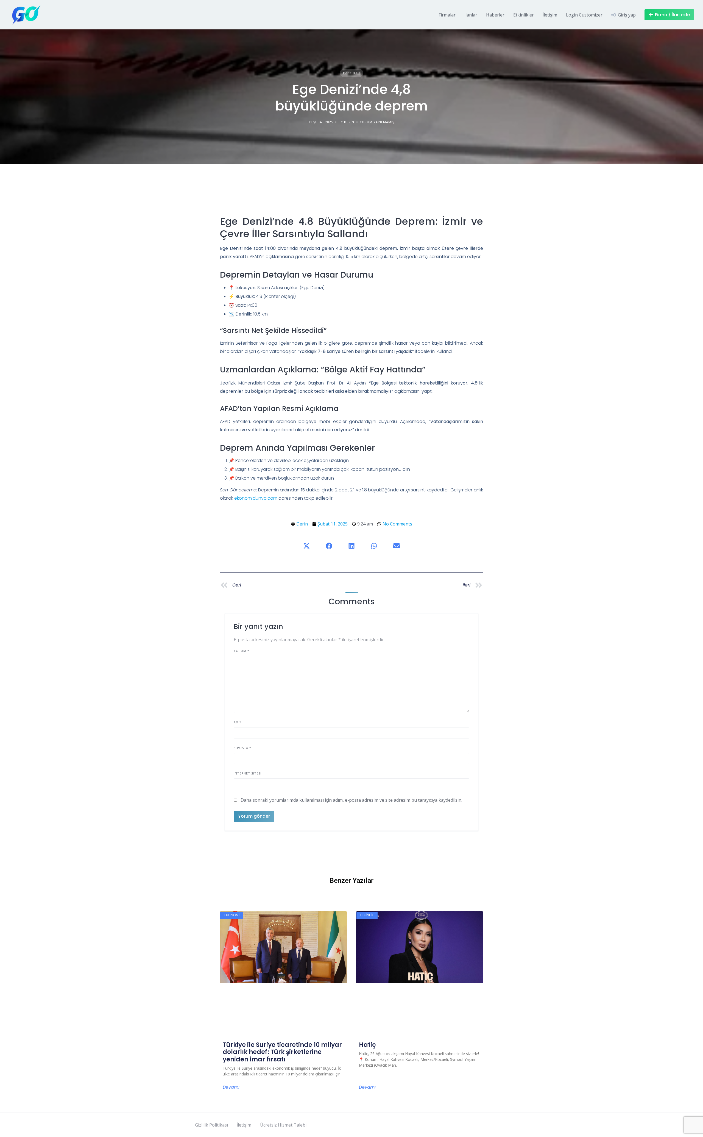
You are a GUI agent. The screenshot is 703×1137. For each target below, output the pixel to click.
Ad (237, 722)
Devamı (231, 1087)
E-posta (242, 748)
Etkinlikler (523, 15)
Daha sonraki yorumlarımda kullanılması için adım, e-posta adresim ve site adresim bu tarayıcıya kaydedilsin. (351, 800)
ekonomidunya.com (255, 498)
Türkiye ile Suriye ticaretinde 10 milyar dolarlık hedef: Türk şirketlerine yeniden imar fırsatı (282, 1052)
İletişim (550, 15)
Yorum (241, 651)
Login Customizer (584, 15)
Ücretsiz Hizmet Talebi (283, 1125)
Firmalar (447, 15)
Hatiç (367, 1045)
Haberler (495, 15)
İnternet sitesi (247, 773)
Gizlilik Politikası (211, 1125)
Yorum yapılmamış (377, 122)
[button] (306, 546)
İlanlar (470, 15)
